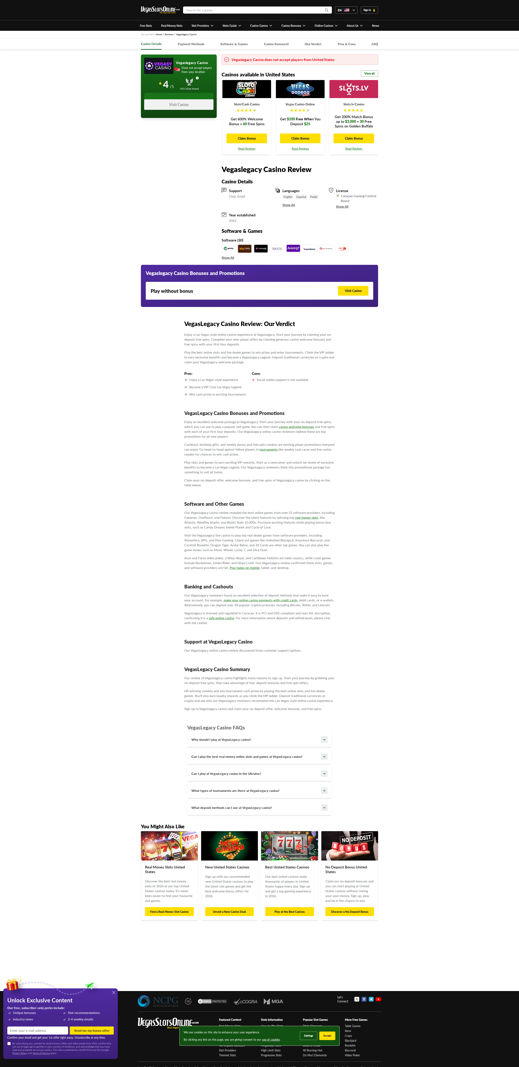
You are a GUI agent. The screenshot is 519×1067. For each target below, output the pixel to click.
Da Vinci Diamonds (315, 1055)
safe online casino (221, 618)
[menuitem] (202, 25)
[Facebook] (364, 999)
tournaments (269, 449)
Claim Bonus (247, 138)
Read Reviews (246, 148)
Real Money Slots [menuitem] (171, 26)
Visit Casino (179, 104)
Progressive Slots (271, 1055)
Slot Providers (227, 1050)
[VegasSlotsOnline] (168, 1023)
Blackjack (350, 1040)
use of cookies (271, 1039)
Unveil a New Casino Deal (229, 912)
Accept (327, 1035)
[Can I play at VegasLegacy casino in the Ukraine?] (324, 773)
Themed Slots (227, 1055)
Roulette (350, 1045)
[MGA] (273, 1001)
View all (369, 73)
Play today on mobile (245, 567)
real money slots (306, 517)
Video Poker (352, 1055)
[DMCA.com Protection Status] (212, 1001)
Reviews (169, 34)
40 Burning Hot (312, 1050)
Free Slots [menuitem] (146, 26)
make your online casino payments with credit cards (260, 600)
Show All (288, 205)
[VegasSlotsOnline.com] (160, 10)
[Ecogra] (245, 1001)
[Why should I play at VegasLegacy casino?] (324, 739)
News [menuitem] (375, 26)
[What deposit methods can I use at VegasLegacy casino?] (324, 807)
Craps (348, 1036)
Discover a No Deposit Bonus (349, 912)
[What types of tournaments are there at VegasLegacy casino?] (324, 790)
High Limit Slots (271, 1050)
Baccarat (350, 1050)
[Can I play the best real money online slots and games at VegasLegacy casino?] (324, 756)
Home (158, 34)
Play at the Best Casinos (290, 912)
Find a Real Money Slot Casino (169, 912)
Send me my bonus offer (91, 1030)
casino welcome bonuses (296, 426)
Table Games (352, 1026)
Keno (348, 1031)
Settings (308, 1035)
